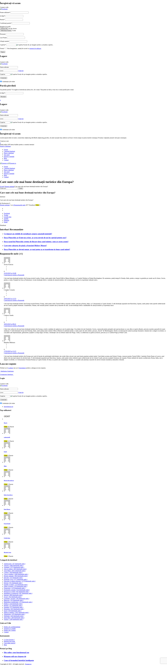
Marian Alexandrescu (9, 480)
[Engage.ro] (8, 163)
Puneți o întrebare (5, 146)
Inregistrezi (22, 368)
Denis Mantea (7, 509)
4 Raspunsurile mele (19, 205)
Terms (2, 48)
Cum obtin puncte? (9, 643)
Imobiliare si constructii (18, 593)
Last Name (3, 37)
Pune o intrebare (9, 153)
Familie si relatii (16, 584)
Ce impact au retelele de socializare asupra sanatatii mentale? (28, 234)
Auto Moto (15, 571)
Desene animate (9, 186)
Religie (13, 605)
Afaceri (13, 565)
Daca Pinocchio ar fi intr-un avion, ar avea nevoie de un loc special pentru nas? (35, 238)
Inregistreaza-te (8, 406)
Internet (13, 595)
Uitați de (20, 71)
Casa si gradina (16, 574)
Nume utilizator (5, 12)
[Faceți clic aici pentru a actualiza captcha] (19, 45)
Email (5, 222)
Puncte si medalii (9, 156)
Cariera (13, 572)
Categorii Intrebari (9, 151)
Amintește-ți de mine (8, 81)
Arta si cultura (15, 569)
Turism (13, 619)
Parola (2, 19)
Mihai (5, 466)
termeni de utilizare (35, 48)
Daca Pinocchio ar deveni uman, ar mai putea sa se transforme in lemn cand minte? (37, 249)
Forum (6, 149)
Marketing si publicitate (18, 602)
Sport (12, 611)
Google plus (7, 217)
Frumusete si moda (17, 590)
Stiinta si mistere (16, 612)
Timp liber (14, 618)
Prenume (2, 34)
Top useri (7, 155)
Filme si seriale (15, 586)
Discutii (13, 577)
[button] (4, 9)
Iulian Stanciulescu (8, 494)
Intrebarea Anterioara (7, 371)
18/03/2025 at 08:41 (10, 324)
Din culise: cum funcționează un (16, 652)
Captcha (3, 45)
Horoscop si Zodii (16, 591)
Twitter (6, 215)
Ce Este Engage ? (9, 639)
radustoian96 (7, 437)
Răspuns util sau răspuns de (15, 656)
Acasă (2, 186)
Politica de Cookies (10, 630)
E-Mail (2, 16)
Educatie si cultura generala (20, 581)
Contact (6, 160)
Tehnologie (14, 614)
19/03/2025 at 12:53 (10, 298)
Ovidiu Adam (7, 538)
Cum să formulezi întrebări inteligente (19, 660)
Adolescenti (14, 564)
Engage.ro (28, 664)
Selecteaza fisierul (6, 30)
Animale (14, 567)
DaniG (5, 451)
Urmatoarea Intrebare (7, 374)
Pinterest (6, 220)
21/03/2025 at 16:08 (10, 273)
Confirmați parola (6, 23)
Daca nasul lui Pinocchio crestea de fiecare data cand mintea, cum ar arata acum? (36, 242)
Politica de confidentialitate (12, 627)
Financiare (14, 588)
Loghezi (10, 368)
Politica (13, 604)
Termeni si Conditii (10, 628)
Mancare (13, 600)
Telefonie (14, 616)
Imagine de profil (5, 26)
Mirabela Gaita (7, 552)
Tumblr (6, 218)
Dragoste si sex (15, 579)
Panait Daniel (7, 523)
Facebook (7, 213)
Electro (13, 583)
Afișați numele (4, 41)
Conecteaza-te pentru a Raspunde (14, 275)
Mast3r (5, 422)
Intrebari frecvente (9, 641)
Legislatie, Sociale (16, 598)
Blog (5, 158)
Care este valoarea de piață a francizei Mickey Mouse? (25, 246)
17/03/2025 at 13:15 (10, 351)
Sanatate (13, 607)
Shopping (14, 609)
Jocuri (13, 597)
